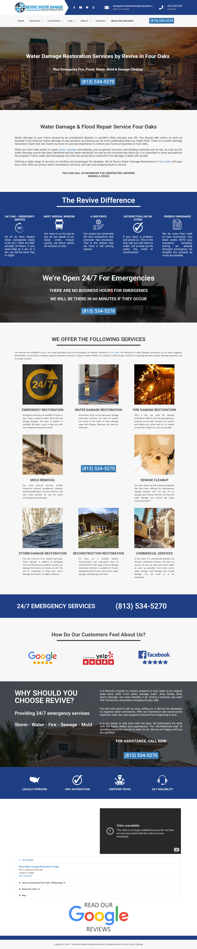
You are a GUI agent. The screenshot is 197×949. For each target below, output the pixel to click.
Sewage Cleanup (154, 480)
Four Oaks (165, 161)
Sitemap (139, 944)
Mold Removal (42, 480)
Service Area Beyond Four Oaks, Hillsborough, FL (44, 883)
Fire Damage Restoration (154, 410)
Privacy (125, 944)
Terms (132, 944)
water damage (67, 149)
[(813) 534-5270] (161, 8)
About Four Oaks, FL (31, 889)
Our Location (27, 860)
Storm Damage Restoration (42, 553)
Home (20, 21)
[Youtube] (81, 7)
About (84, 21)
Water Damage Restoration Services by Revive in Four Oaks (98, 56)
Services (34, 21)
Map (24, 895)
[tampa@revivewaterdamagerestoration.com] (107, 8)
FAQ (70, 21)
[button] (98, 860)
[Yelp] (93, 7)
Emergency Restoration (42, 410)
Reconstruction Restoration (98, 553)
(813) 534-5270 (174, 6)
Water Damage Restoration (98, 410)
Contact (101, 21)
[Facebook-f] (74, 7)
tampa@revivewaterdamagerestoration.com (134, 6)
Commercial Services (154, 553)
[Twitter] (87, 7)
